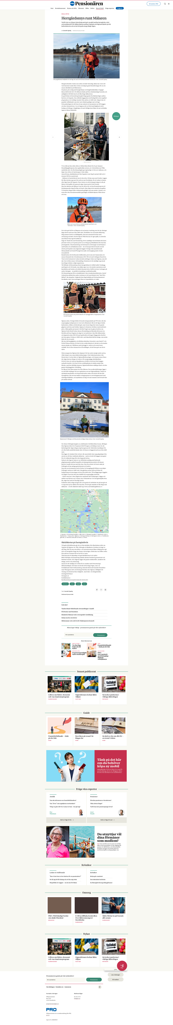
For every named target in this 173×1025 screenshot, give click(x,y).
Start (52, 8)
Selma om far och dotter (69, 618)
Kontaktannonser (60, 8)
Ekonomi (81, 8)
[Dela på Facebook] (97, 589)
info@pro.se (77, 998)
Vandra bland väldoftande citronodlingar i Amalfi (77, 609)
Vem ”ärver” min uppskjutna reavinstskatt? (62, 803)
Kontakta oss (59, 987)
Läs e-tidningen (115, 975)
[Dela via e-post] (101, 589)
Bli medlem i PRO (153, 4)
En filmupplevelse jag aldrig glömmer (101, 883)
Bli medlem (115, 979)
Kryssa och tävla (72, 8)
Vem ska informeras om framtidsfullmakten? (63, 800)
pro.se (47, 1015)
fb (99, 987)
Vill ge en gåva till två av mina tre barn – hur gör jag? (65, 807)
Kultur (92, 8)
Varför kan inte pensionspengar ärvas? (101, 807)
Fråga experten (109, 8)
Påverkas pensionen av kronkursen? (100, 800)
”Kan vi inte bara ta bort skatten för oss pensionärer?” (65, 876)
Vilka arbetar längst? (96, 803)
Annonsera (67, 987)
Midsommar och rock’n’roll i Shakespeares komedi (77, 621)
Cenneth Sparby (67, 30)
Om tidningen (50, 987)
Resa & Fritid (100, 8)
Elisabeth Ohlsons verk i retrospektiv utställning (77, 615)
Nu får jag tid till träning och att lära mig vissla (63, 879)
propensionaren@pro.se (52, 1004)
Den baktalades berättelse (97, 879)
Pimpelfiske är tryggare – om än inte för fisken (63, 883)
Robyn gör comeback (96, 876)
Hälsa (87, 8)
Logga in (119, 8)
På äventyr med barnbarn (69, 612)
